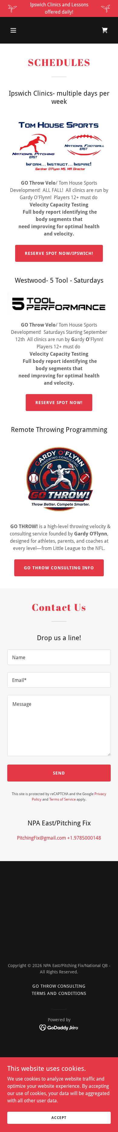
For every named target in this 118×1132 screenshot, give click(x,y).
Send (59, 773)
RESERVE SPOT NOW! (59, 402)
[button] (19, 30)
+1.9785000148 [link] (84, 838)
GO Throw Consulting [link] (59, 986)
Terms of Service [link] (62, 799)
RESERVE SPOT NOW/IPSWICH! (59, 253)
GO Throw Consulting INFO (59, 567)
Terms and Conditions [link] (59, 993)
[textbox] (59, 657)
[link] (105, 30)
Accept (59, 1117)
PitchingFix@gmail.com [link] (41, 838)
